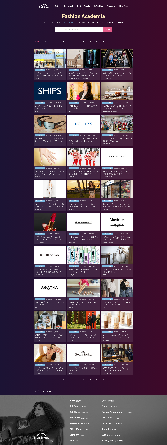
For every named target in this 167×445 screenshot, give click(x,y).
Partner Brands (83, 6)
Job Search (68, 6)
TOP (35, 391)
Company (111, 6)
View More (123, 6)
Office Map (98, 6)
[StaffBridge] (44, 6)
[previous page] (63, 41)
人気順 (45, 42)
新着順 (37, 42)
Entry (57, 6)
